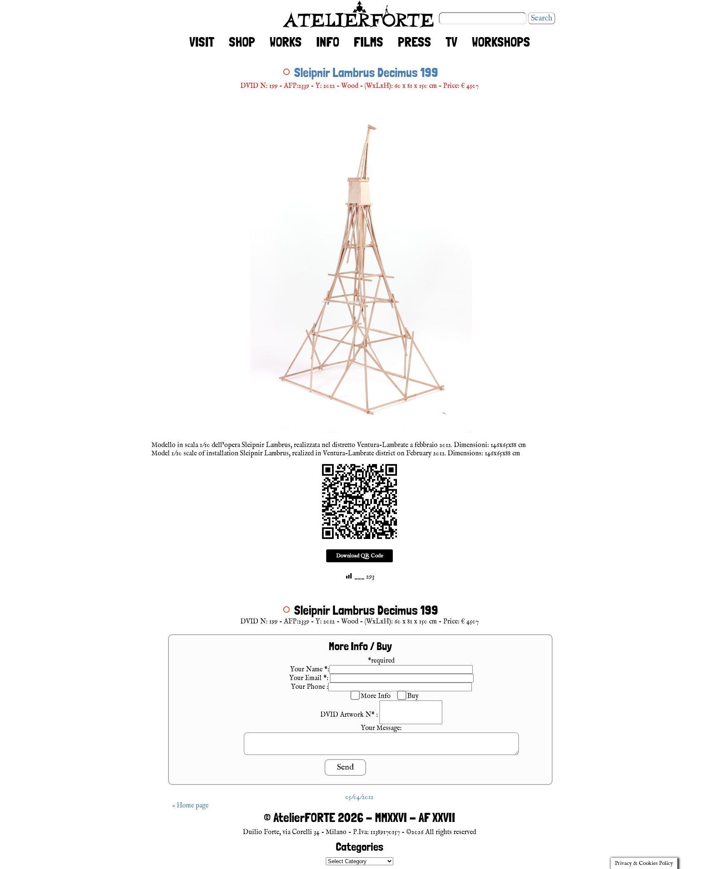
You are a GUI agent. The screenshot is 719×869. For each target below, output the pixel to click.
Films (368, 42)
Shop (242, 42)
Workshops (501, 42)
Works (286, 42)
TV (451, 42)
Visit (201, 42)
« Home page (190, 806)
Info (327, 42)
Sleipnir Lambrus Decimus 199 (366, 72)
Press (414, 42)
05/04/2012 (359, 797)
